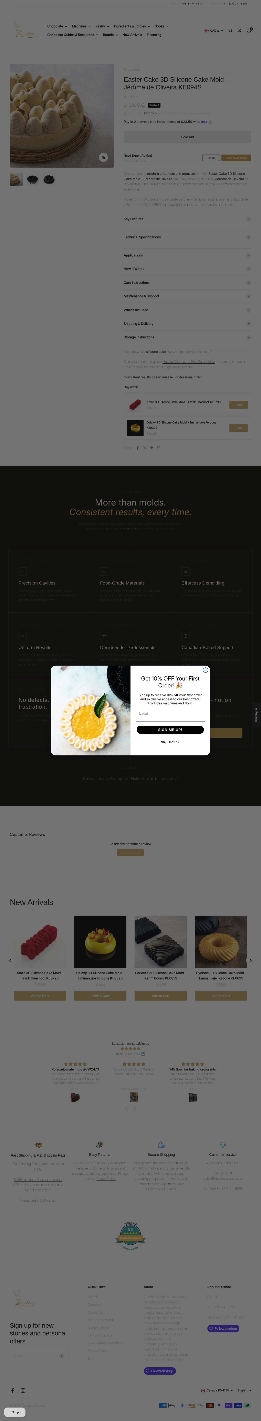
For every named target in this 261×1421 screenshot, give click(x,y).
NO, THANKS (170, 741)
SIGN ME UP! (170, 730)
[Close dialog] (205, 670)
